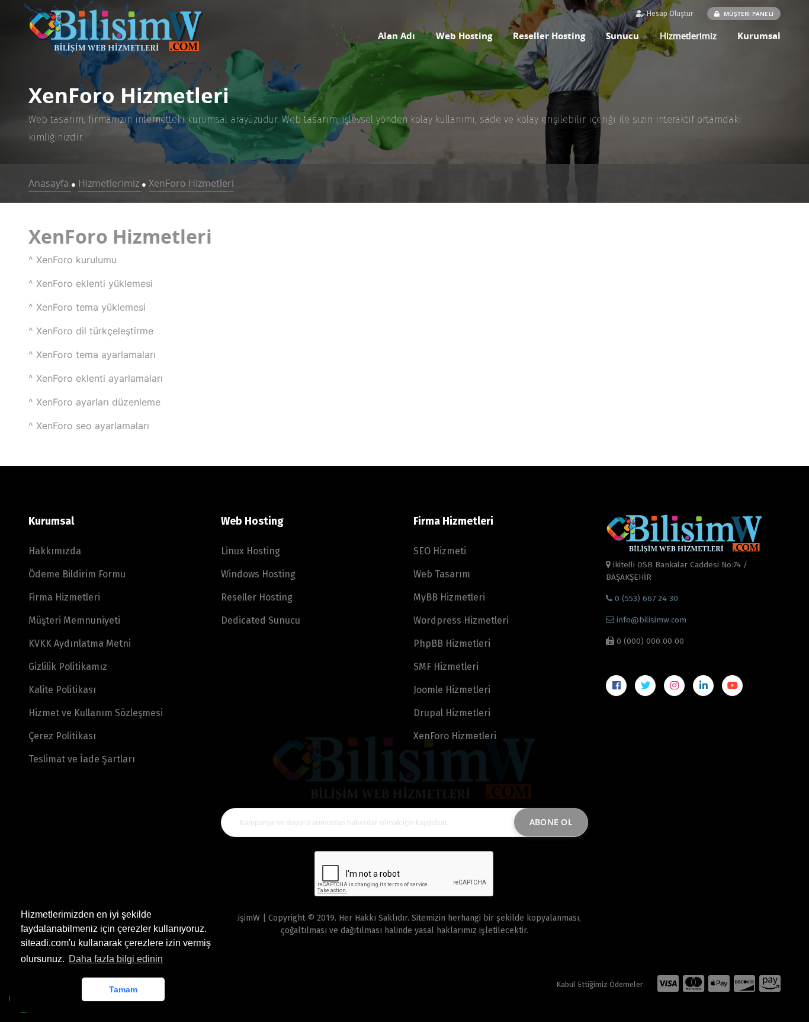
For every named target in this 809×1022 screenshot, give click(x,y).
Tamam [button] (123, 989)
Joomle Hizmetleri (451, 689)
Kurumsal (759, 35)
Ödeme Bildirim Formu (77, 574)
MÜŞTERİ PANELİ (747, 13)
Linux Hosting (250, 551)
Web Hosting (464, 35)
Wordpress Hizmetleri (461, 620)
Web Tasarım (441, 574)
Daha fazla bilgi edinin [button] (116, 959)
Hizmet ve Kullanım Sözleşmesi (95, 712)
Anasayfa (49, 183)
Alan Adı (396, 35)
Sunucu (622, 35)
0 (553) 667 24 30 (645, 598)
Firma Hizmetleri (64, 597)
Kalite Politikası (62, 689)
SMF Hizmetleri (446, 666)
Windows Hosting (258, 574)
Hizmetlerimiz (688, 35)
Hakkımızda (54, 551)
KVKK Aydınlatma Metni (79, 643)
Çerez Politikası (62, 736)
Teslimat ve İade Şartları (81, 759)
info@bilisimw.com (651, 620)
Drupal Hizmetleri (451, 712)
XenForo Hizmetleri (191, 183)
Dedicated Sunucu (260, 620)
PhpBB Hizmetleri (451, 643)
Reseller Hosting (549, 35)
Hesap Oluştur (669, 13)
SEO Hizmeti (439, 551)
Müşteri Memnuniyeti (74, 620)
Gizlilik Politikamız (67, 666)
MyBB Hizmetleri (449, 597)
